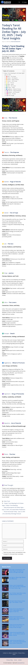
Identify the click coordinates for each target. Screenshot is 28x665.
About (10, 653)
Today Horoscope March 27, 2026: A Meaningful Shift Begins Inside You (16, 610)
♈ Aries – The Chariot (11, 76)
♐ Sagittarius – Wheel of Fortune (13, 89)
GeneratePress (20, 663)
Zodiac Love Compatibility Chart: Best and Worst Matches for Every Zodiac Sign (17, 586)
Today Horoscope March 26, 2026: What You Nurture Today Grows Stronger (16, 626)
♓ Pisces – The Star (11, 93)
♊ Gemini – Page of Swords (12, 79)
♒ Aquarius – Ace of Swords (13, 92)
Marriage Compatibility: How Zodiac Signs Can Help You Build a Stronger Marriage (17, 571)
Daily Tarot (7, 501)
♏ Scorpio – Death (10, 87)
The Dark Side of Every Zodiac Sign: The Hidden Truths (17, 601)
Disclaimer (15, 653)
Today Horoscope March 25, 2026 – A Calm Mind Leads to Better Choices (17, 634)
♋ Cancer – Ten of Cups (11, 81)
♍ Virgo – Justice (10, 84)
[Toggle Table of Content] (23, 71)
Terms (14, 654)
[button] (19, 2)
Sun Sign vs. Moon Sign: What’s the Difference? (17, 578)
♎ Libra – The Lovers (11, 86)
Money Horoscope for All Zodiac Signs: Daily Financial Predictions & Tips (17, 618)
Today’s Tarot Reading (11, 505)
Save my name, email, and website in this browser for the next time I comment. (14, 553)
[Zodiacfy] (6, 2)
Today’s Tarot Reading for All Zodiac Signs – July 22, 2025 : (14, 74)
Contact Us (5, 653)
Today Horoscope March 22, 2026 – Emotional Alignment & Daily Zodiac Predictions (17, 641)
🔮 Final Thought (10, 95)
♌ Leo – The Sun (10, 82)
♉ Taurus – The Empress (11, 78)
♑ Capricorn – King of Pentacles (14, 90)
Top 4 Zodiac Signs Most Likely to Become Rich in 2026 (17, 593)
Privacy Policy (21, 653)
